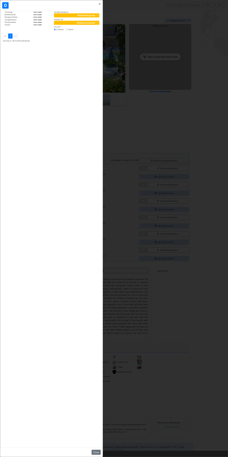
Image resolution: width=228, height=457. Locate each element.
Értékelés (60, 29)
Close (96, 452)
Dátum (70, 29)
